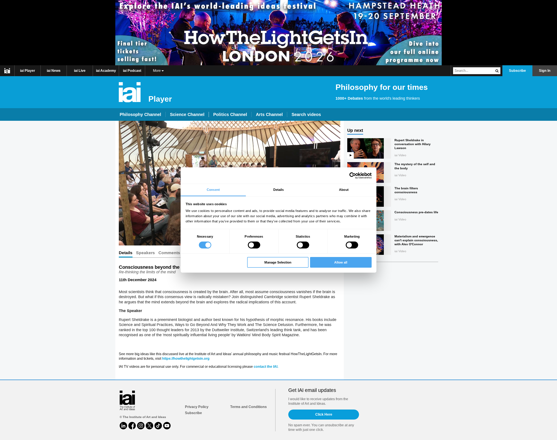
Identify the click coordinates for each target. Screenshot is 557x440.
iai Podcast (132, 70)
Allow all (340, 262)
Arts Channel (269, 114)
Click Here (323, 414)
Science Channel (187, 114)
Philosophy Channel (140, 114)
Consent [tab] (213, 189)
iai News (53, 70)
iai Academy (106, 70)
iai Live (80, 70)
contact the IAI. (266, 366)
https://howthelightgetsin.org (186, 358)
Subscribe (193, 413)
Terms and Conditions (248, 407)
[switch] (254, 245)
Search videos (306, 114)
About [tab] (344, 189)
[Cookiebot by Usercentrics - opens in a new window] (353, 175)
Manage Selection (277, 262)
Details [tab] (278, 189)
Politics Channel (230, 114)
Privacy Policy (196, 407)
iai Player (27, 70)
